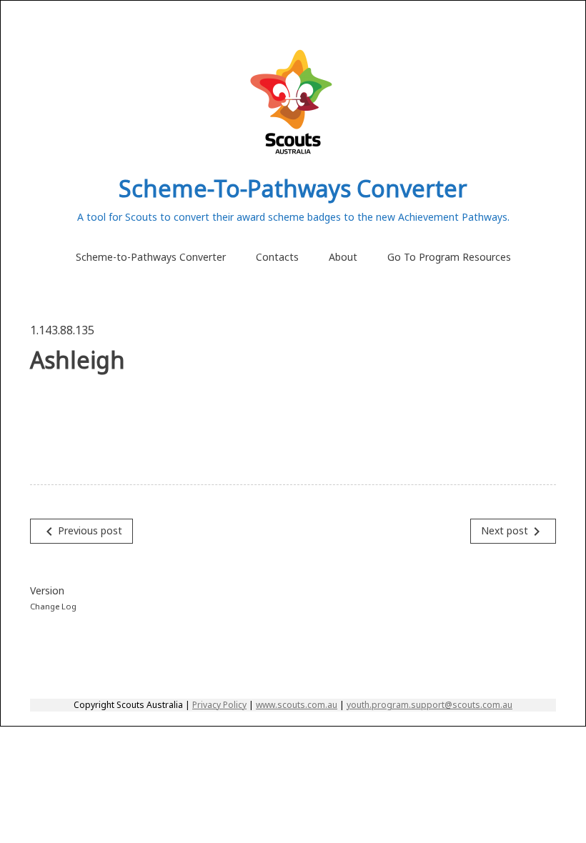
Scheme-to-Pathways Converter (151, 257)
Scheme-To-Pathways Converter (293, 188)
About (343, 257)
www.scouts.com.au (296, 705)
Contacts (277, 257)
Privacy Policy (219, 705)
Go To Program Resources (449, 257)
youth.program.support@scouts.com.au (429, 705)
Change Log (53, 606)
